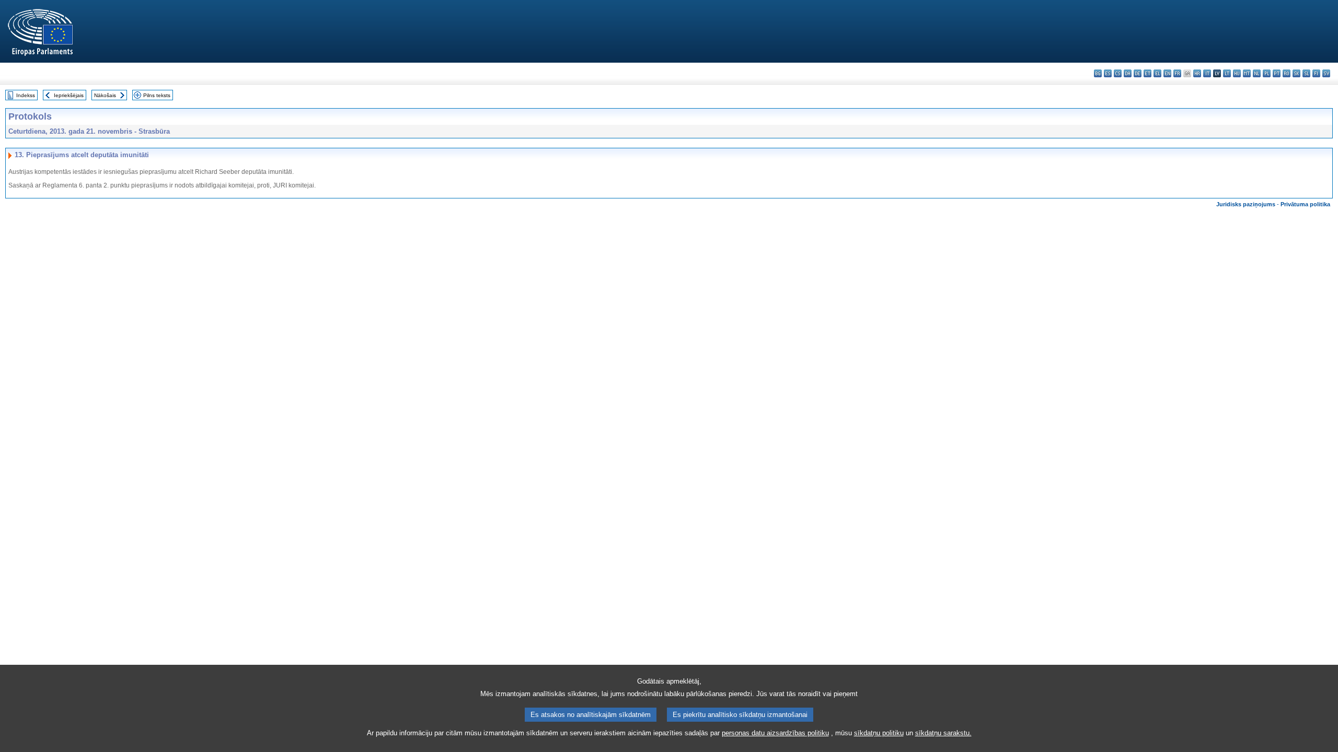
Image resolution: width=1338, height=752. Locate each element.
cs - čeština (1118, 73)
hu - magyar (1237, 73)
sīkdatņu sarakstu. (943, 733)
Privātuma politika (1305, 204)
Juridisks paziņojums (1245, 204)
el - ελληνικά (1157, 73)
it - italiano (1207, 73)
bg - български (1098, 73)
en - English (1167, 73)
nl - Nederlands (1257, 73)
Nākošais (105, 95)
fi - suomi (1316, 73)
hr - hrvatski (1197, 73)
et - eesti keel (1147, 73)
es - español (1108, 73)
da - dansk (1128, 73)
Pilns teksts (156, 95)
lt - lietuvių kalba (1227, 73)
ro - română (1286, 73)
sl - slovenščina (1306, 73)
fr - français (1177, 73)
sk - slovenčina (1296, 73)
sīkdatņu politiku (879, 733)
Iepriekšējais (69, 95)
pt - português (1277, 73)
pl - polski (1267, 73)
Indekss (25, 95)
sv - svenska (1326, 73)
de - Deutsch (1137, 73)
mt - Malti (1247, 73)
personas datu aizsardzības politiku (775, 733)
